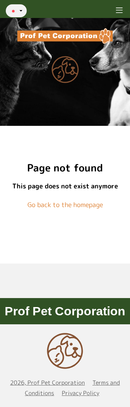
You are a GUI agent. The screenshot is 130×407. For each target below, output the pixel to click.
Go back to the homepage (65, 204)
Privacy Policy (80, 393)
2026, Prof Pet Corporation (47, 383)
